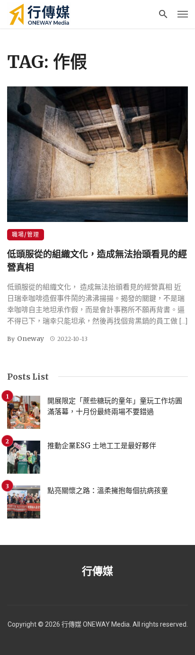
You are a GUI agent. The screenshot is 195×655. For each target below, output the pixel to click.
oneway (30, 338)
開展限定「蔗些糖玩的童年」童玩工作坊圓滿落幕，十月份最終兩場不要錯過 (114, 406)
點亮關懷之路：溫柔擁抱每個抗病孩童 (107, 490)
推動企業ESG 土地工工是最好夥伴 (101, 445)
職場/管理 (25, 234)
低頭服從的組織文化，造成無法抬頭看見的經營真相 (97, 260)
